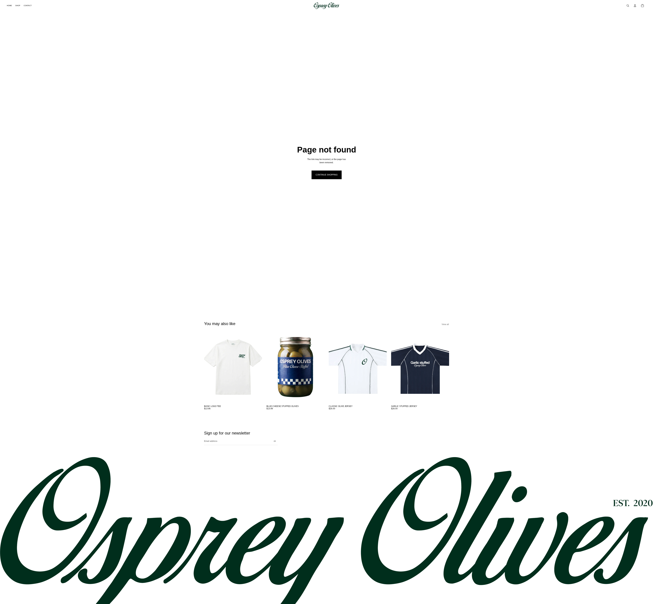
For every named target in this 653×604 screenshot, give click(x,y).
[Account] (635, 5)
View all (445, 324)
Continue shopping (327, 175)
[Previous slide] (396, 367)
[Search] (628, 5)
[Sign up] (275, 441)
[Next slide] (444, 367)
